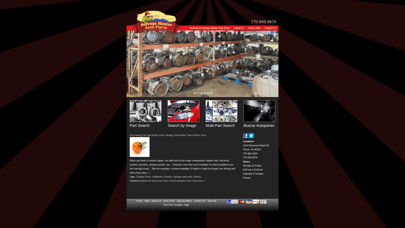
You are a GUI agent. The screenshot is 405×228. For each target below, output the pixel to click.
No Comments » (196, 180)
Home (139, 201)
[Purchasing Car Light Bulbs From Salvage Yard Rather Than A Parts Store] (140, 156)
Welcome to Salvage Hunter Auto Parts (210, 28)
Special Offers (184, 201)
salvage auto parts (182, 176)
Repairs (168, 176)
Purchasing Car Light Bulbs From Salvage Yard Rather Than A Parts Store (168, 135)
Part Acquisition (178, 180)
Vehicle (197, 176)
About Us (239, 28)
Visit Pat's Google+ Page (176, 204)
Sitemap (212, 201)
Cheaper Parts (143, 176)
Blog (147, 201)
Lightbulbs (157, 176)
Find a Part (254, 28)
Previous (133, 63)
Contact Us (270, 28)
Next (272, 63)
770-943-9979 (263, 21)
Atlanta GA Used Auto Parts (154, 180)
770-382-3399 (250, 153)
